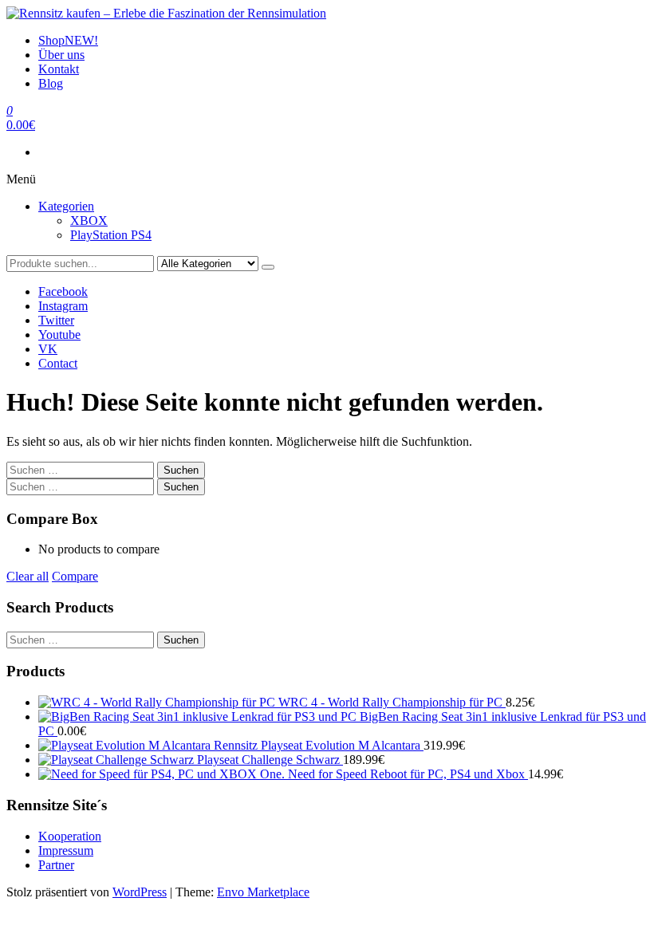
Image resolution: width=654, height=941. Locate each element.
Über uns (61, 54)
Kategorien (66, 206)
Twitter (56, 320)
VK (47, 349)
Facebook (63, 291)
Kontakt (58, 69)
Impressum (65, 850)
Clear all (27, 576)
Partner (56, 865)
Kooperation (69, 836)
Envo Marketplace (263, 892)
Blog (50, 83)
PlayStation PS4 (111, 235)
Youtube (59, 334)
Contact (57, 363)
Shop (68, 40)
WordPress (139, 892)
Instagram (63, 306)
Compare (75, 576)
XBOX (89, 220)
